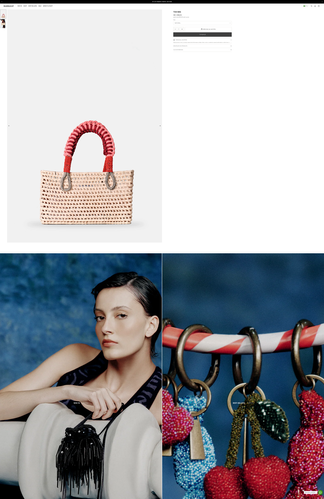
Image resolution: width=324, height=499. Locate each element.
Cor (174, 20)
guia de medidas (178, 57)
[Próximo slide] (160, 126)
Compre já (202, 34)
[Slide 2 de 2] (3, 23)
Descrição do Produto (180, 54)
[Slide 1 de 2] (3, 14)
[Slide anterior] (9, 126)
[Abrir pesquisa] (311, 6)
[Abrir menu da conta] (315, 6)
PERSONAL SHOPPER (181, 40)
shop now (85, 403)
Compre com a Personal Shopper (202, 47)
